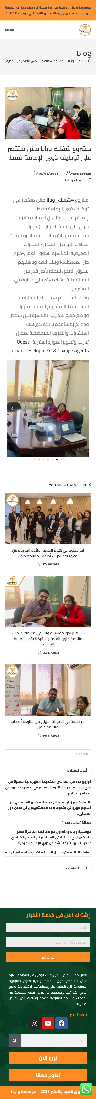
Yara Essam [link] (81, 173)
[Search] (15, 1040)
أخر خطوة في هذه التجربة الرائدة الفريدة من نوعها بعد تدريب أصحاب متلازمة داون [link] (48, 552)
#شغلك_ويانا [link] (60, 199)
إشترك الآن (48, 957)
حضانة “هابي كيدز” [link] (76, 822)
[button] (83, 408)
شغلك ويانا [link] (75, 180)
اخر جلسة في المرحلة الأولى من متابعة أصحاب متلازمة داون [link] (48, 724)
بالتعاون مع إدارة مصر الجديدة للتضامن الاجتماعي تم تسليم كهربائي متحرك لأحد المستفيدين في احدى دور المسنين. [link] (49, 808)
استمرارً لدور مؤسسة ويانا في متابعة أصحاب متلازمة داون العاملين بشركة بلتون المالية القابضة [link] (48, 638)
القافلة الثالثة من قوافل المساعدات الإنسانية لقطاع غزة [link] (48, 852)
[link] (85, 29)
